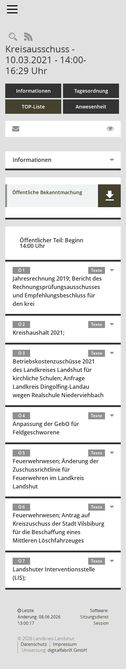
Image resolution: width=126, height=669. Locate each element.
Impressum (65, 644)
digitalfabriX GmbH (67, 650)
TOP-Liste (33, 106)
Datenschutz (34, 644)
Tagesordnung (91, 90)
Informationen (33, 90)
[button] (109, 195)
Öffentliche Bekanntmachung (47, 193)
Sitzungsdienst (94, 620)
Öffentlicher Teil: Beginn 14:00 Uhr (51, 243)
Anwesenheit (91, 106)
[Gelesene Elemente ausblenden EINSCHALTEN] (110, 129)
